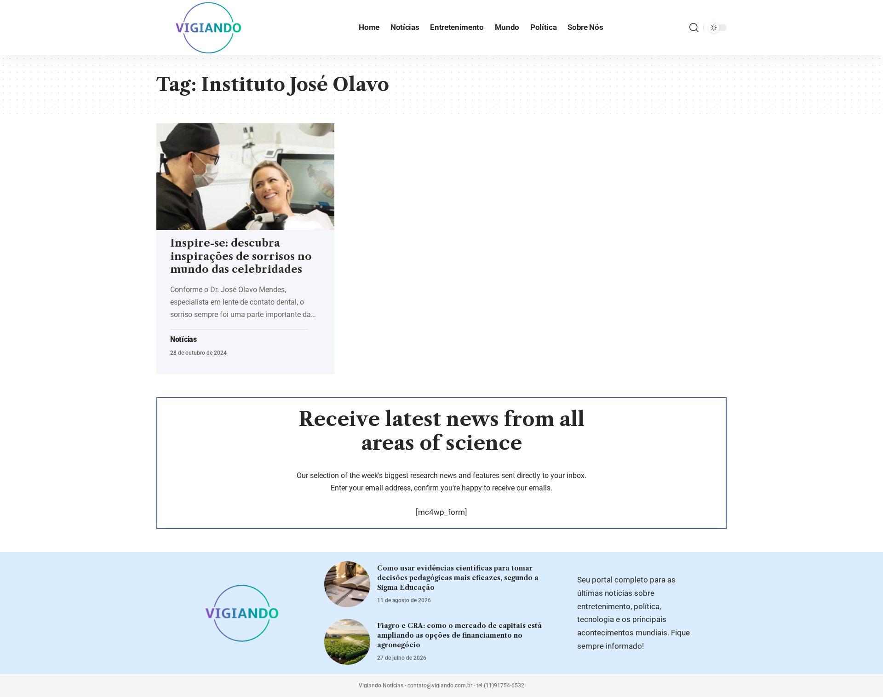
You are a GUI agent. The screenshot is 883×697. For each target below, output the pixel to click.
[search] (694, 27)
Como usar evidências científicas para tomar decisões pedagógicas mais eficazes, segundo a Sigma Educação (458, 578)
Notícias (183, 339)
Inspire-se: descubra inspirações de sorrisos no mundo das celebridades (241, 256)
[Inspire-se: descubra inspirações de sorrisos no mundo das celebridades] (245, 176)
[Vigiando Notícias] (211, 27)
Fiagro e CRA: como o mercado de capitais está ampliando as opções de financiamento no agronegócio (459, 635)
